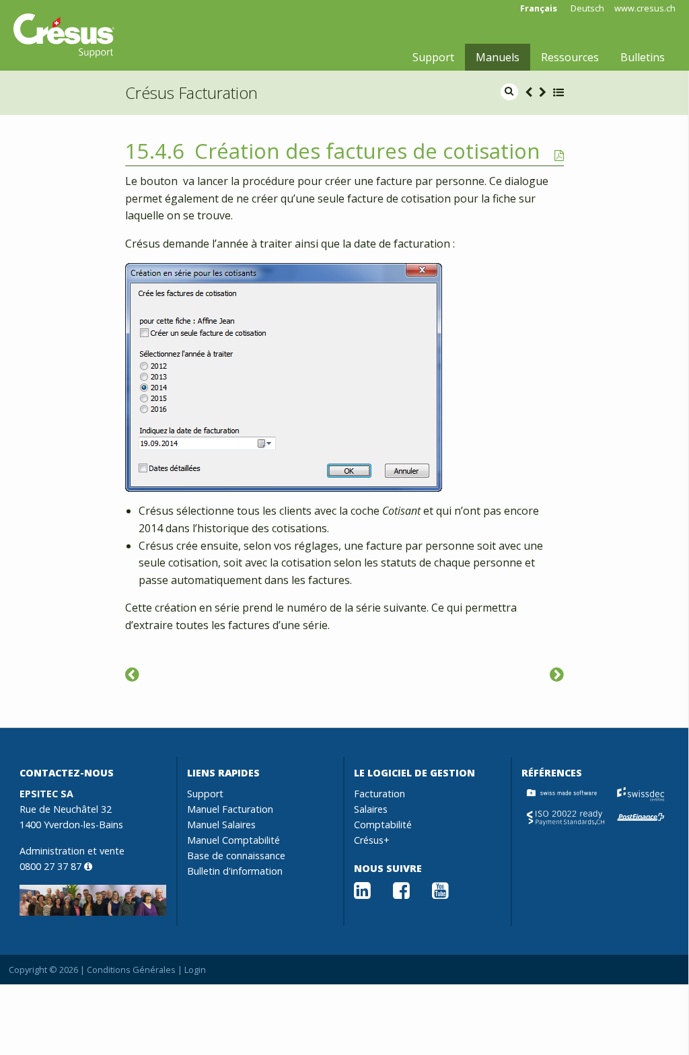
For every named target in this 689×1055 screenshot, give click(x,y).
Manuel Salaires (221, 824)
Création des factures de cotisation (367, 151)
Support (433, 57)
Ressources (570, 57)
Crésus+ (372, 840)
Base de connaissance (236, 855)
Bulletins (642, 57)
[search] (509, 91)
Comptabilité (383, 824)
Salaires (371, 809)
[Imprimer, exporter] (132, 674)
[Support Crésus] (63, 35)
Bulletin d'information (235, 871)
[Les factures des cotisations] (557, 674)
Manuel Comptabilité (233, 840)
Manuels (497, 57)
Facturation (379, 793)
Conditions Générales (131, 969)
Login (195, 969)
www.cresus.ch (645, 8)
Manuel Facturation (230, 809)
